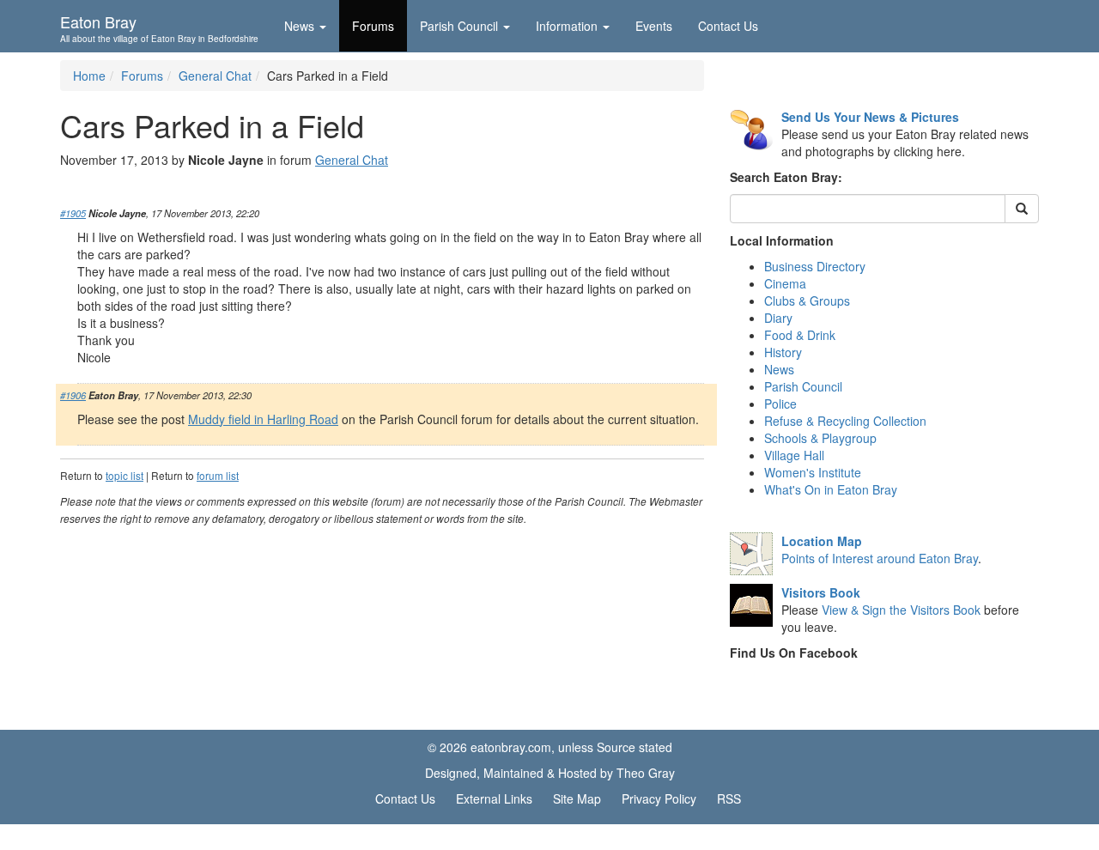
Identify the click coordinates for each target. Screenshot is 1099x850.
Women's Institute (812, 472)
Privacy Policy (659, 798)
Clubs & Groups (807, 300)
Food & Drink (799, 334)
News (779, 369)
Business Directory (814, 266)
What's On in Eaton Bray (830, 489)
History (783, 352)
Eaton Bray (159, 26)
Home (89, 75)
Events (653, 25)
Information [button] (567, 25)
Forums (373, 25)
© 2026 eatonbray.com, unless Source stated (550, 747)
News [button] (299, 25)
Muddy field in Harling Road (263, 419)
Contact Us (728, 25)
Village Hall (794, 455)
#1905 (73, 213)
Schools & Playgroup (820, 437)
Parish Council (803, 386)
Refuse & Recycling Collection (845, 420)
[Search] (1022, 208)
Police (780, 403)
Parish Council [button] (459, 25)
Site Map (577, 798)
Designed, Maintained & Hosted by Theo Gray (550, 772)
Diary (778, 317)
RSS (729, 798)
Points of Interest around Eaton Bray (879, 558)
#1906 (73, 395)
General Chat (215, 75)
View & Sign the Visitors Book (901, 609)
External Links (494, 798)
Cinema (785, 283)
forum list (218, 475)
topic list (124, 475)
